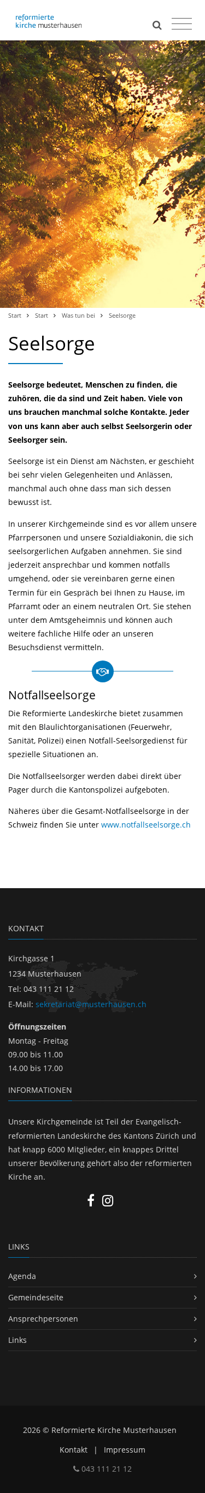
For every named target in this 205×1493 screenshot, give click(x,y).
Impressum (124, 1449)
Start (14, 315)
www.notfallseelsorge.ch (146, 824)
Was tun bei (78, 315)
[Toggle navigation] (180, 21)
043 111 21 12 (105, 1469)
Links (17, 1340)
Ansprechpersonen (43, 1318)
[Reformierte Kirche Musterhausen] (61, 20)
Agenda (22, 1276)
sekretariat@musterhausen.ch (91, 1004)
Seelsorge (122, 315)
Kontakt (73, 1449)
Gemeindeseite (35, 1297)
